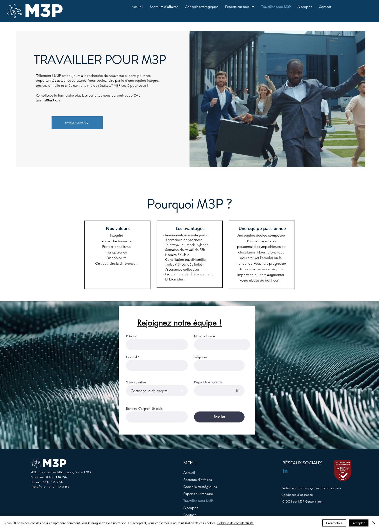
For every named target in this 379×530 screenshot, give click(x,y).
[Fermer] (373, 522)
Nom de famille (204, 336)
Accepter (358, 523)
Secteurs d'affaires (197, 480)
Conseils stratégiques (200, 487)
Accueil (189, 473)
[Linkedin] (285, 471)
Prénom (131, 336)
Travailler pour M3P (198, 501)
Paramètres (334, 523)
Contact (189, 515)
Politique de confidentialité (235, 523)
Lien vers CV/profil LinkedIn (144, 408)
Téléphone (200, 357)
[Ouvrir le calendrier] (238, 390)
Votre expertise (136, 382)
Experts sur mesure (198, 494)
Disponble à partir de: (208, 382)
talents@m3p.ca (48, 100)
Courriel (131, 357)
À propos (190, 508)
